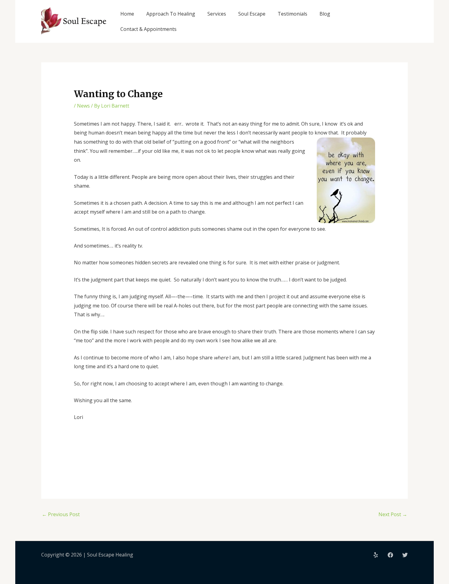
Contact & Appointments (148, 29)
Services (216, 13)
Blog (324, 13)
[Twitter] (405, 555)
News (83, 105)
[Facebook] (390, 555)
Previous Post (61, 514)
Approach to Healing (170, 13)
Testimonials (292, 13)
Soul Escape (251, 13)
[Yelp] (375, 555)
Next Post (392, 514)
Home (127, 13)
